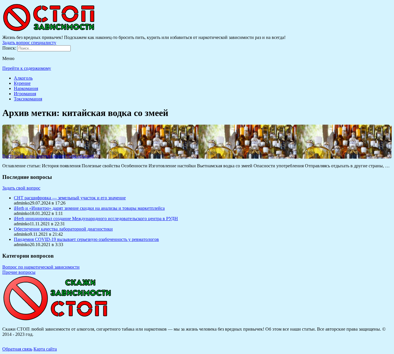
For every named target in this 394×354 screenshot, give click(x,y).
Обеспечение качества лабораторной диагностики (63, 228)
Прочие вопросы (18, 272)
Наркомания (26, 88)
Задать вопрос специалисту (29, 42)
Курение (22, 83)
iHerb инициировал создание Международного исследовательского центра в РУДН (96, 218)
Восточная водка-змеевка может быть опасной (48, 155)
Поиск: (9, 48)
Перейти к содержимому (26, 68)
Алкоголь (23, 78)
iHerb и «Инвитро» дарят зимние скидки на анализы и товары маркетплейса (89, 208)
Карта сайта (45, 348)
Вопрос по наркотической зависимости (41, 267)
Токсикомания (28, 98)
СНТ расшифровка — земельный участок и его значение (70, 197)
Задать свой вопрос (21, 188)
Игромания (25, 93)
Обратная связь (17, 348)
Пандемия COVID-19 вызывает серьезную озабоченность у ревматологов (86, 239)
